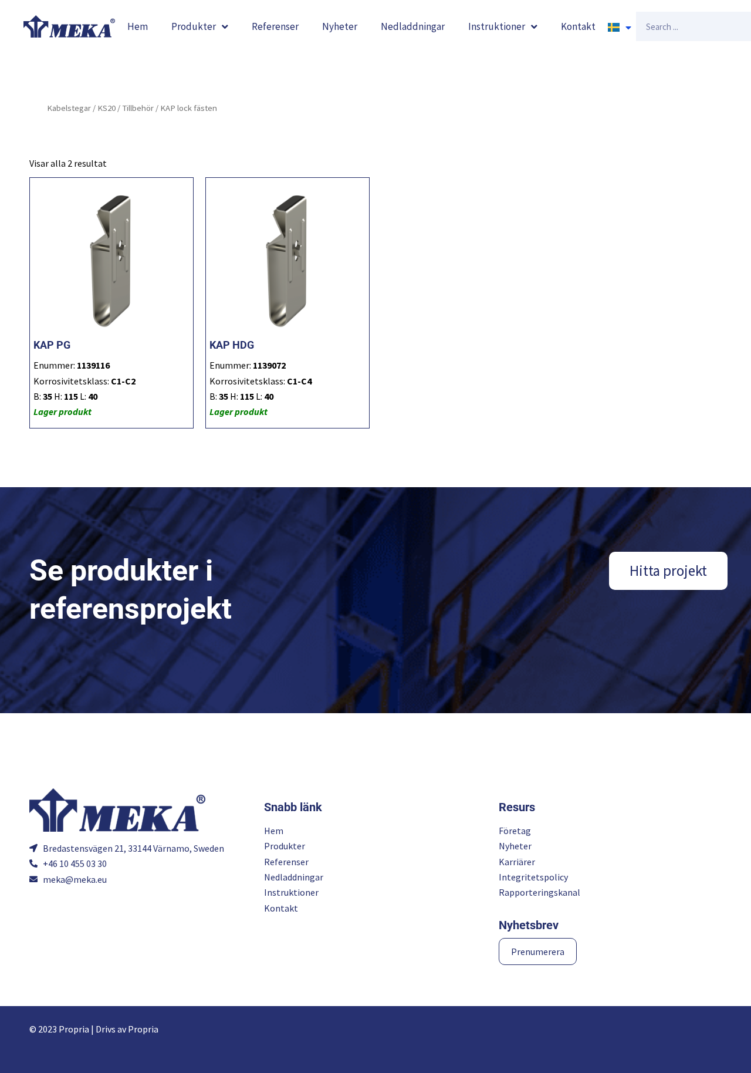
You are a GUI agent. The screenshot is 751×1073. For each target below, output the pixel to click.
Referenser (275, 26)
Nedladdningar (413, 26)
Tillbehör (138, 108)
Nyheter (339, 26)
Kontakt (578, 26)
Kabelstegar (69, 108)
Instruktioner (496, 26)
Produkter (193, 26)
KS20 (106, 108)
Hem (137, 26)
